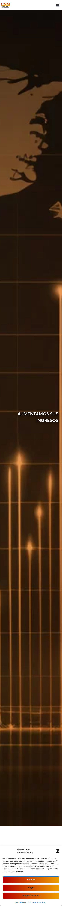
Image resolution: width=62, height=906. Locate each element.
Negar (31, 888)
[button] (57, 851)
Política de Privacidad (36, 902)
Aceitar (31, 880)
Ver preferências (31, 896)
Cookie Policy (20, 902)
